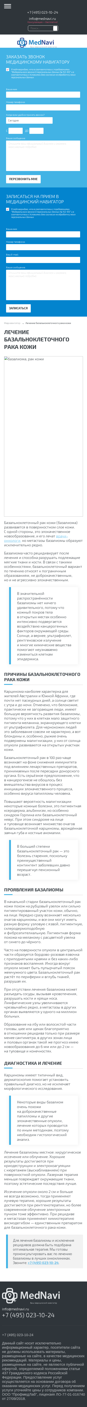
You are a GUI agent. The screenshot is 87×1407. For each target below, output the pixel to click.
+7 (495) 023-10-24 (42, 12)
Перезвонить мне (23, 179)
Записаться (18, 308)
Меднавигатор (12, 323)
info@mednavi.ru (42, 18)
